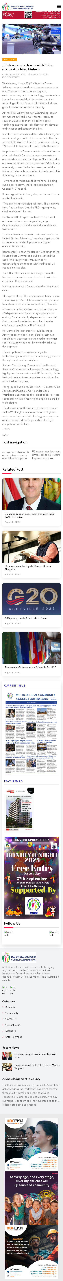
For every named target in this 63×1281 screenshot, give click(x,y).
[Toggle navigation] (59, 6)
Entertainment (13, 1037)
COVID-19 (11, 1019)
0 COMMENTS (12, 77)
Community (11, 1013)
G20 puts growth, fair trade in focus (26, 618)
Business (10, 1007)
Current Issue (12, 1025)
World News (10, 60)
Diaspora (10, 1031)
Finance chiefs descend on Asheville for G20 (30, 668)
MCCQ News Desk (15, 75)
